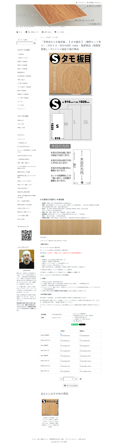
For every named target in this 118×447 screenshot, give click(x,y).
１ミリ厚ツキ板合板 (23, 98)
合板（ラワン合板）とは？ (25, 184)
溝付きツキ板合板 (22, 65)
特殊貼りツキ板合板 (23, 94)
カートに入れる (72, 385)
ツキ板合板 (48, 37)
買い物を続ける (77, 321)
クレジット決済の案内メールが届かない (27, 151)
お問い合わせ (47, 32)
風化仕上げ (21, 120)
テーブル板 (21, 105)
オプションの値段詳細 (79, 313)
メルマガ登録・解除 (23, 215)
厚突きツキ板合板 (22, 61)
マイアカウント (82, 2)
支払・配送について (33, 32)
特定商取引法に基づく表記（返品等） (83, 315)
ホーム (20, 32)
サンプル (20, 101)
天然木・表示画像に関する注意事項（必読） (27, 196)
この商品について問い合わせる (81, 319)
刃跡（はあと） (22, 79)
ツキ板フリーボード (23, 58)
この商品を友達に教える (80, 317)
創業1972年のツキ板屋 (24, 172)
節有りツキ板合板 (22, 68)
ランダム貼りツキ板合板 (24, 87)
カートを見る (60, 32)
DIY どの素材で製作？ (24, 201)
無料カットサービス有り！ (25, 181)
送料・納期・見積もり (24, 163)
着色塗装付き (21, 72)
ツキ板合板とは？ (22, 143)
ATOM (22, 219)
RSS (19, 219)
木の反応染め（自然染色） (25, 76)
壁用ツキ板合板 (22, 90)
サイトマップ (21, 139)
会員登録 (91, 2)
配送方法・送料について (24, 212)
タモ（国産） (55, 37)
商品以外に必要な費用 (24, 192)
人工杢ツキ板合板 (22, 83)
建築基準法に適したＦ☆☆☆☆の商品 (27, 176)
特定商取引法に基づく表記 (56, 439)
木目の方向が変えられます (25, 155)
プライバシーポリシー (71, 439)
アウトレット (21, 108)
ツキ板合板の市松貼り (24, 159)
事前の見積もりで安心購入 (25, 204)
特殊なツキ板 (21, 127)
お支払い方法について (24, 208)
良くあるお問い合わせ (24, 146)
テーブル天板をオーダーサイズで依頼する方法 (27, 167)
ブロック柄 (21, 124)
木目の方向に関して (23, 188)
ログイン (99, 2)
